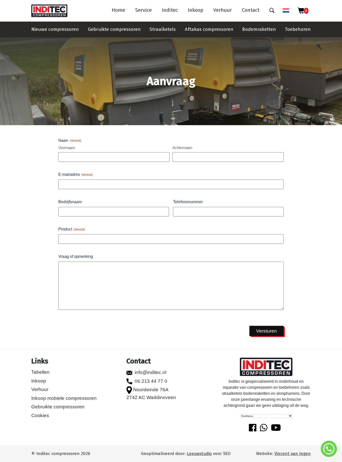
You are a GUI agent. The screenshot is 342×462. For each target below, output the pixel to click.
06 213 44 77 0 (151, 381)
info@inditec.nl (150, 372)
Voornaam (66, 147)
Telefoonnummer (188, 202)
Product (71, 229)
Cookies (40, 415)
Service (143, 10)
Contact (250, 10)
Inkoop (195, 10)
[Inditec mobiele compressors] (266, 367)
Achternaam (183, 147)
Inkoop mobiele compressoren (64, 398)
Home (118, 10)
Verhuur (222, 10)
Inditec (170, 10)
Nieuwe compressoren (55, 29)
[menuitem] (286, 11)
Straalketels (162, 29)
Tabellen (40, 372)
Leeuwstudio (199, 453)
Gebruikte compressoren (114, 29)
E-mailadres (75, 174)
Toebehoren (298, 29)
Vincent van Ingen (292, 453)
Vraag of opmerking (75, 256)
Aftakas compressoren (209, 29)
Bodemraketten (259, 29)
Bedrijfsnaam (70, 202)
